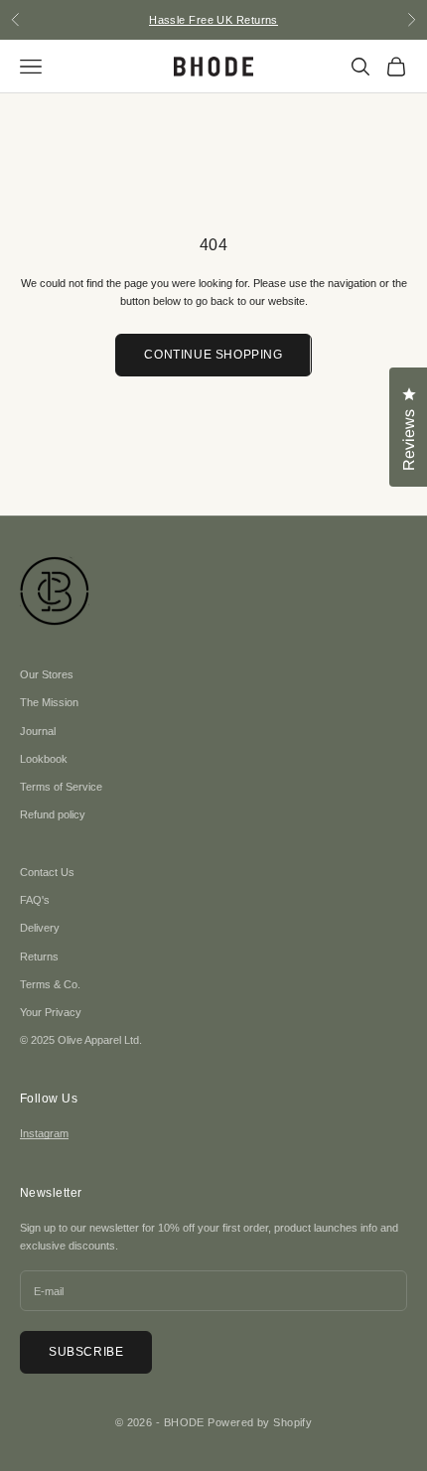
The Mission (49, 702)
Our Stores (46, 674)
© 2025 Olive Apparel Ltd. (81, 1040)
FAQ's (35, 900)
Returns (39, 956)
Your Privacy (50, 1012)
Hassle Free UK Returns (213, 20)
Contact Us (47, 872)
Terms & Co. (50, 984)
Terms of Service (61, 787)
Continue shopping (213, 355)
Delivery (40, 928)
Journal (38, 731)
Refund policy (52, 814)
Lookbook (44, 759)
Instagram (44, 1133)
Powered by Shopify (260, 1422)
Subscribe (86, 1352)
